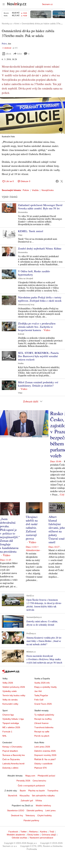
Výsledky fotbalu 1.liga (13, 719)
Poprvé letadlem (10, 751)
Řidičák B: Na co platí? (45, 759)
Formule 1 (7, 731)
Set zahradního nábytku (43, 795)
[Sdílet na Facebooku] (57, 181)
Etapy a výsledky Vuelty (45, 687)
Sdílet (19, 53)
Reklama (33, 831)
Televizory (30, 815)
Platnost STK (40, 768)
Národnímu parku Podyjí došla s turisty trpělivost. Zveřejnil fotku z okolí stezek (40, 298)
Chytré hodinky (44, 815)
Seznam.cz (47, 4)
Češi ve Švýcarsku (11, 759)
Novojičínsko (48, 190)
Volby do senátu (10, 699)
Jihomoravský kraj (26, 305)
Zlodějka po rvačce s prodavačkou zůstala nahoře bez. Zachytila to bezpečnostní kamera (36, 327)
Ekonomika (23, 212)
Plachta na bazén (36, 790)
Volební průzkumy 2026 (13, 687)
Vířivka (38, 800)
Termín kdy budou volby (13, 695)
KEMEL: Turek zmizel (30, 231)
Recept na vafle (41, 731)
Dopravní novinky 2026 (45, 755)
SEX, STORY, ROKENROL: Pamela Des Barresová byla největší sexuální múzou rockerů (38, 356)
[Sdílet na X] (61, 181)
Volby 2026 (7, 683)
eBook (8, 53)
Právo (4, 43)
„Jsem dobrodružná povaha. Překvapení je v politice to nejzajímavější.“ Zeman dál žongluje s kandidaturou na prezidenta (10, 535)
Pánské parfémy (31, 820)
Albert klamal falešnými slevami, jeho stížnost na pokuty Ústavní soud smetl (57, 529)
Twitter (23, 831)
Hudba (21, 363)
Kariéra (43, 831)
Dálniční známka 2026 (45, 751)
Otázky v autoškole (43, 763)
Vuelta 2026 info (42, 683)
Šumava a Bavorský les (13, 755)
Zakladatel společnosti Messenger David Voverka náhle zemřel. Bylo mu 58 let (40, 206)
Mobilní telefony (43, 805)
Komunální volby (10, 704)
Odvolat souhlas (19, 837)
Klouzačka (24, 795)
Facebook (13, 831)
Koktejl (21, 334)
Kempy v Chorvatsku (12, 746)
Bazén (23, 790)
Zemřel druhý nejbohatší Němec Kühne (39, 248)
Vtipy (20, 235)
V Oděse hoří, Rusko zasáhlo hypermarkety (34, 272)
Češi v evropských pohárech (31, 785)
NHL (4, 736)
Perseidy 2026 (23, 780)
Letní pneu (50, 810)
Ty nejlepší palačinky (44, 714)
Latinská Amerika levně (13, 763)
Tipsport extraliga (10, 723)
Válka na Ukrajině (25, 278)
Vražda (35, 190)
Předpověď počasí (46, 775)
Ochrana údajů (49, 834)
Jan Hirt (38, 691)
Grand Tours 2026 (43, 704)
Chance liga (8, 714)
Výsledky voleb (9, 691)
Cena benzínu (39, 780)
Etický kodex (33, 834)
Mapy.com (30, 775)
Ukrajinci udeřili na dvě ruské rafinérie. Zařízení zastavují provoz (32, 528)
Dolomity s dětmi (10, 768)
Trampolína (52, 790)
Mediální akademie (16, 834)
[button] (32, 115)
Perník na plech (41, 736)
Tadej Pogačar (41, 695)
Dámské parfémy (35, 810)
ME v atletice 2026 (11, 727)
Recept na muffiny (43, 719)
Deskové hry (17, 815)
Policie (26, 190)
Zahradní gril (27, 800)
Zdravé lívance (41, 723)
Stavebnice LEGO (15, 810)
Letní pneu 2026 (42, 746)
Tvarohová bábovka (43, 727)
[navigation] (3, 4)
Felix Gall (38, 699)
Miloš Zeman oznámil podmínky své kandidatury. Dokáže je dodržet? (38, 383)
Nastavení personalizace (41, 837)
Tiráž (51, 831)
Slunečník (12, 795)
